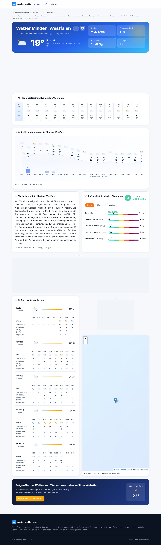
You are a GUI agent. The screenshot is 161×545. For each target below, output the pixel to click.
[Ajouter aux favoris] (82, 28)
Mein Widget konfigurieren (30, 498)
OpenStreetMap (126, 469)
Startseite (16, 13)
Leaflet (117, 469)
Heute (89, 205)
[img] (115, 403)
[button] (115, 400)
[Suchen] (46, 4)
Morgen (100, 205)
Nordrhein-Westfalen (29, 13)
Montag (112, 205)
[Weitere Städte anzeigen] (76, 28)
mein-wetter (28, 4)
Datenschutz (144, 540)
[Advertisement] (80, 73)
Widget (54, 4)
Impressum (133, 540)
